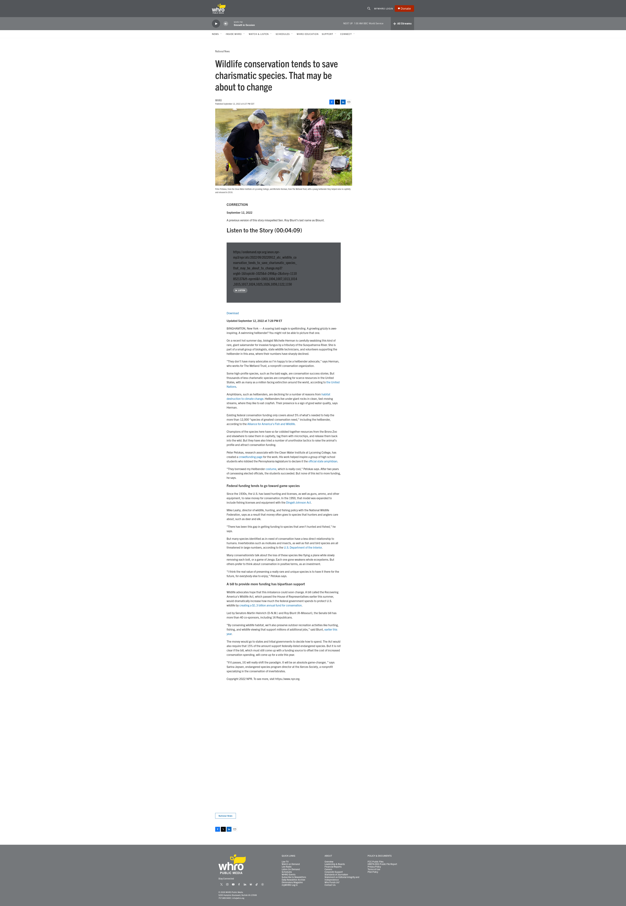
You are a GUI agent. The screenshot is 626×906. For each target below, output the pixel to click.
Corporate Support (334, 872)
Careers (328, 869)
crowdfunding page (250, 457)
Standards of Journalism (336, 874)
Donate (406, 8)
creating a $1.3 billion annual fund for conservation (270, 605)
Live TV (285, 861)
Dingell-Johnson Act (298, 502)
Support (327, 33)
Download (233, 313)
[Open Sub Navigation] (221, 34)
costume (271, 469)
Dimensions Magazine (292, 882)
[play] (216, 24)
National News (222, 51)
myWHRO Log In (290, 885)
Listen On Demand (291, 869)
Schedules (287, 872)
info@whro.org (238, 898)
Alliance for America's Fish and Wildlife (271, 424)
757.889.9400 (224, 898)
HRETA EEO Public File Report (382, 864)
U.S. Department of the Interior (303, 547)
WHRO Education (308, 33)
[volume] (226, 23)
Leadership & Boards (335, 864)
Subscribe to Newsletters (294, 877)
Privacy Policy (374, 866)
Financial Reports (333, 866)
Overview (329, 861)
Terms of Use (374, 869)
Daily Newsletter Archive (293, 879)
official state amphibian (322, 461)
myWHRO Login (383, 8)
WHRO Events (288, 874)
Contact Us (330, 885)
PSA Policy (373, 872)
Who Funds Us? (332, 882)
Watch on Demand (291, 864)
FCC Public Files (375, 861)
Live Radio (286, 866)
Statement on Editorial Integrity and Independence (342, 878)
